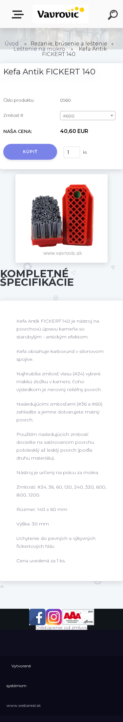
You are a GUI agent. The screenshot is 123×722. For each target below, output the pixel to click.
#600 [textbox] (68, 116)
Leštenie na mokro (39, 49)
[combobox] (87, 115)
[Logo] (61, 14)
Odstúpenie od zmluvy (61, 627)
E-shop (19, 15)
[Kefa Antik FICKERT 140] (61, 176)
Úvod (12, 43)
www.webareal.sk (24, 705)
